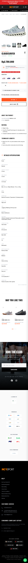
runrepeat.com (23, 284)
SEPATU (17, 14)
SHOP (7, 14)
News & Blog (4, 486)
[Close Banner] (26, 2)
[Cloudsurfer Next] (9, 78)
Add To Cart (13, 104)
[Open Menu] (2, 7)
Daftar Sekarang (13, 3)
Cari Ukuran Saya (13, 82)
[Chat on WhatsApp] (25, 560)
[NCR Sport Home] (14, 7)
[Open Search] (23, 7)
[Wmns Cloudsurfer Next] (4, 78)
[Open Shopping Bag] (25, 7)
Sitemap (3, 498)
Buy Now (13, 99)
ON (13, 14)
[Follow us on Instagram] (16, 380)
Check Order (4, 489)
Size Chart (23, 82)
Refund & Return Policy (6, 493)
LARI (11, 14)
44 (5, 85)
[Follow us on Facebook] (12, 380)
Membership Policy (5, 495)
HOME (3, 14)
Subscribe (14, 369)
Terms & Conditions (5, 491)
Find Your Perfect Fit (6, 482)
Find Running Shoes (6, 484)
